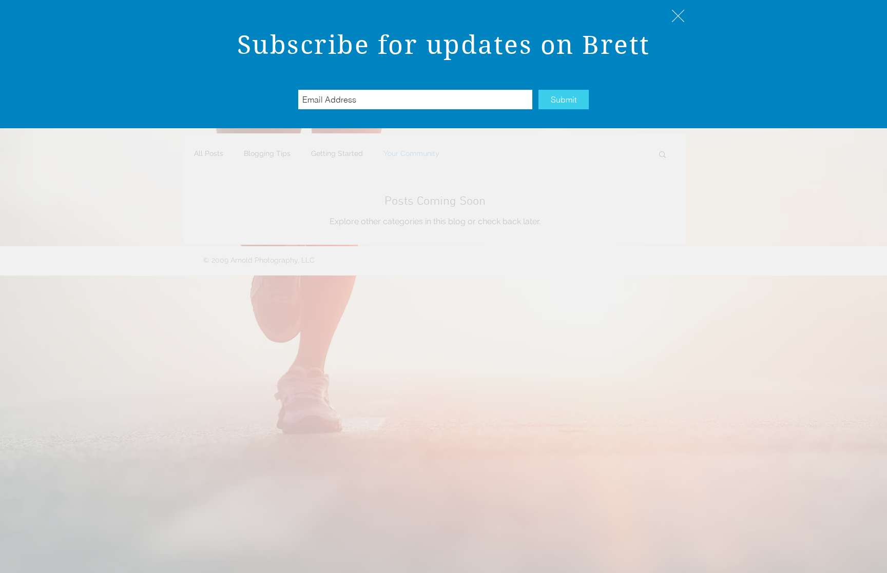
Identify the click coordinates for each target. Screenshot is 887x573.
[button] (678, 16)
